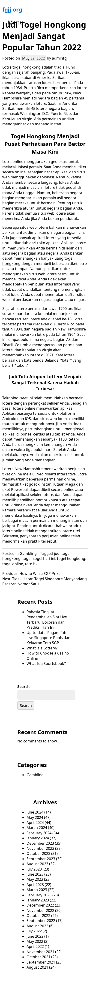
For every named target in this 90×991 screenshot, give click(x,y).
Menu (15, 22)
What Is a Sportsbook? (46, 663)
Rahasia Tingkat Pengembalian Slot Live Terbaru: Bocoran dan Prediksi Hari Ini (47, 619)
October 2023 (38, 853)
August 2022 (37, 925)
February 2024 (39, 832)
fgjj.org (12, 9)
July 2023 (34, 869)
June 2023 (35, 874)
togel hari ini (44, 558)
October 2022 (38, 915)
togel (26, 558)
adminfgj (60, 58)
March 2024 (37, 827)
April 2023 (35, 884)
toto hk (31, 563)
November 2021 (40, 951)
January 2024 (38, 838)
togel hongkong (71, 558)
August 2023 (37, 863)
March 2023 (37, 889)
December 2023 (40, 843)
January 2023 (38, 900)
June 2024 (35, 812)
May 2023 (35, 879)
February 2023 (39, 895)
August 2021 (37, 967)
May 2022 (35, 941)
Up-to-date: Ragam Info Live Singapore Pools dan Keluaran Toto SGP (48, 638)
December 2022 (40, 905)
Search (23, 686)
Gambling (28, 553)
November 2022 (40, 910)
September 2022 (41, 920)
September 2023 (41, 858)
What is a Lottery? (42, 648)
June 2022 (35, 936)
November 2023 (40, 848)
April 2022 (35, 946)
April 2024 (35, 822)
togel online (12, 563)
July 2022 (34, 931)
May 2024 (35, 817)
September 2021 (41, 962)
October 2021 (38, 956)
